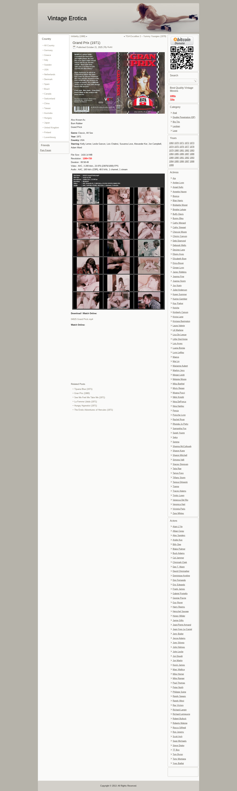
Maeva (176, 357)
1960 (171, 143)
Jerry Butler (178, 634)
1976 (181, 147)
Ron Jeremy (178, 732)
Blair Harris (178, 200)
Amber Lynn (178, 182)
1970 (176, 143)
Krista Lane (178, 317)
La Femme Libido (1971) (85, 401)
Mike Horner (178, 674)
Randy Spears (179, 696)
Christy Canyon (180, 236)
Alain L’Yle (178, 526)
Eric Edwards (179, 584)
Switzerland (49, 98)
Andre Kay (178, 540)
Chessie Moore (180, 232)
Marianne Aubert (180, 366)
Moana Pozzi (179, 393)
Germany (48, 50)
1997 (187, 161)
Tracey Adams (179, 491)
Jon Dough (178, 656)
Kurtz (110, 47)
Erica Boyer (178, 263)
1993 (192, 157)
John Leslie (178, 651)
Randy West (178, 701)
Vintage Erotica (67, 18)
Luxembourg (50, 137)
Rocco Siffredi (179, 727)
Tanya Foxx (178, 473)
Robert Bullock (179, 718)
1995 (176, 161)
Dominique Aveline (181, 575)
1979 (171, 150)
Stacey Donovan (180, 464)
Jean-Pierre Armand (182, 625)
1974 (171, 147)
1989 (171, 157)
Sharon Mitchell (180, 455)
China (46, 103)
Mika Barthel (178, 384)
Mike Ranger (178, 678)
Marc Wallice (179, 669)
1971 (181, 143)
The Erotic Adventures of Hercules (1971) (93, 410)
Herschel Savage (181, 611)
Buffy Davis (178, 214)
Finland (47, 132)
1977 (187, 147)
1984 (171, 154)
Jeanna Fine (178, 276)
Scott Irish (177, 736)
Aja (174, 178)
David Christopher (181, 571)
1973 (192, 143)
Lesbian (176, 126)
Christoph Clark (180, 562)
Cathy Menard (179, 223)
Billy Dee (177, 544)
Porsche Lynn (179, 415)
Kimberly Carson (180, 312)
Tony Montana (179, 759)
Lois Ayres (178, 343)
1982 (187, 150)
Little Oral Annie (180, 339)
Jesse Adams (179, 638)
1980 (176, 150)
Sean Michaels (180, 741)
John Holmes (179, 647)
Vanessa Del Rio (180, 500)
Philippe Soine (179, 692)
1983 (192, 150)
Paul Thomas (179, 683)
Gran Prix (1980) (82, 393)
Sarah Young (179, 433)
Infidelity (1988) (78, 36)
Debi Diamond (179, 241)
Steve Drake (178, 745)
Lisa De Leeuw (179, 334)
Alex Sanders (179, 535)
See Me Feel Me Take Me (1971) (89, 397)
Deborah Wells (179, 245)
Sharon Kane (179, 451)
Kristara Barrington (181, 321)
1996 (181, 161)
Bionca (176, 196)
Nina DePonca (179, 401)
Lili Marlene (178, 330)
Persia (176, 410)
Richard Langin (180, 710)
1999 (171, 165)
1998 (192, 161)
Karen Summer (180, 294)
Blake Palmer (179, 549)
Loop (175, 130)
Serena (176, 442)
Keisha (176, 308)
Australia (48, 113)
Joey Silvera (178, 642)
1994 (171, 161)
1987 (187, 154)
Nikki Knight (178, 397)
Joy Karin (177, 285)
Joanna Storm (179, 281)
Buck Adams (179, 553)
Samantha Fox (179, 428)
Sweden (48, 65)
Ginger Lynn (178, 267)
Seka (175, 437)
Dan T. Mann (179, 567)
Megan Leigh (179, 375)
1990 (176, 157)
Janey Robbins (180, 272)
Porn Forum (45, 150)
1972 (187, 143)
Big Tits (176, 122)
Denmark (48, 79)
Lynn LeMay (178, 352)
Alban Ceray (178, 531)
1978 (192, 147)
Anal (175, 113)
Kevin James (179, 665)
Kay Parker (178, 303)
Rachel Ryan (179, 419)
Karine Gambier (180, 299)
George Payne (179, 598)
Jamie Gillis (178, 620)
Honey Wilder (179, 616)
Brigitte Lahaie (179, 209)
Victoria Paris (179, 509)
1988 (192, 154)
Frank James (179, 589)
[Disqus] (118, 455)
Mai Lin (176, 361)
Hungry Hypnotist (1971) (85, 405)
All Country (49, 45)
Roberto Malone (180, 723)
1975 (176, 147)
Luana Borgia (179, 348)
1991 (181, 157)
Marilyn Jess (179, 370)
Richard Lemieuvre (181, 714)
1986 (181, 154)
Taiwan (47, 108)
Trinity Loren (178, 495)
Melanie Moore (179, 379)
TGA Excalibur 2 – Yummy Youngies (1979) (146, 36)
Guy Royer (178, 602)
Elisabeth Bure (179, 258)
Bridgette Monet (180, 205)
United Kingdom (51, 127)
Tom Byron (178, 754)
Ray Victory (178, 705)
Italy (46, 60)
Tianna (176, 486)
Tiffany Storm (179, 477)
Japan (47, 123)
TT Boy (176, 750)
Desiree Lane (179, 250)
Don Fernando (179, 580)
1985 (176, 154)
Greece (47, 55)
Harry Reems (179, 607)
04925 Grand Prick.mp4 (82, 319)
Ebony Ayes (178, 254)
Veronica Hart (179, 504)
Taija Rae (177, 468)
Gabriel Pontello (180, 593)
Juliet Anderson (180, 290)
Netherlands (49, 74)
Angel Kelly (178, 187)
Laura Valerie (179, 325)
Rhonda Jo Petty (180, 424)
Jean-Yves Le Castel (182, 629)
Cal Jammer (178, 558)
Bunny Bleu (178, 218)
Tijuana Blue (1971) (83, 389)
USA (46, 69)
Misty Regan (178, 388)
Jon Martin (178, 660)
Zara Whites (178, 513)
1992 (187, 157)
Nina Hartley (178, 406)
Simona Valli (178, 460)
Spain (46, 84)
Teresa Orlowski (180, 482)
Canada (47, 94)
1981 (181, 150)
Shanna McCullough (182, 446)
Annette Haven (180, 191)
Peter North (178, 687)
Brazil (46, 89)
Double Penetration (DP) (184, 117)
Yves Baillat (178, 763)
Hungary (48, 118)
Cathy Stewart (179, 227)
